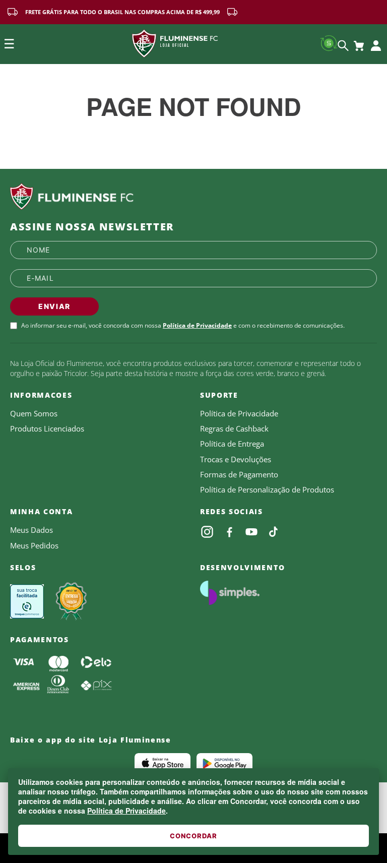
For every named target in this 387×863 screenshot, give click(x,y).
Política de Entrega (232, 444)
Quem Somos (33, 413)
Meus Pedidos (34, 545)
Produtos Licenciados (47, 428)
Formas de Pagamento (239, 474)
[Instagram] (207, 532)
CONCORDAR (193, 836)
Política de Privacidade (126, 811)
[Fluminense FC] (193, 196)
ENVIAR (54, 306)
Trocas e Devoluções (235, 459)
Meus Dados (31, 530)
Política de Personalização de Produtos (267, 489)
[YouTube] (251, 532)
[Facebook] (229, 532)
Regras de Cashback (234, 428)
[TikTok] (274, 532)
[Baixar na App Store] (162, 763)
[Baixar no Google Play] (224, 763)
